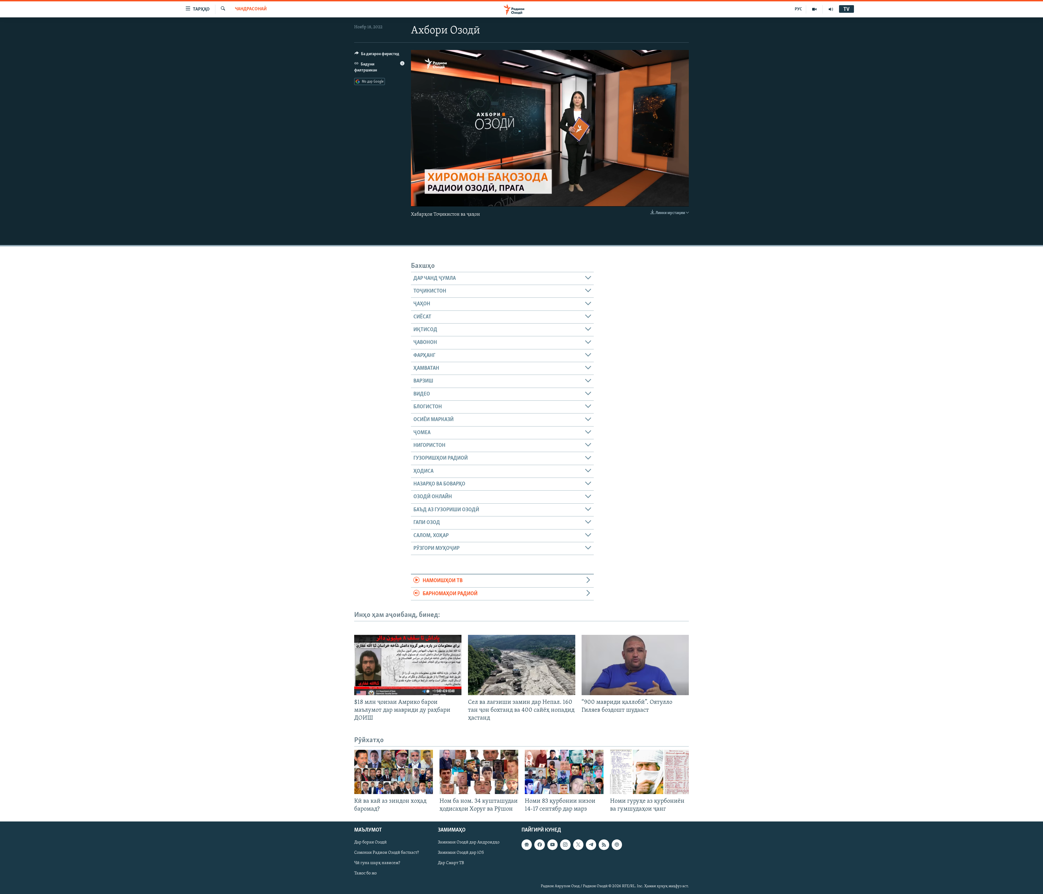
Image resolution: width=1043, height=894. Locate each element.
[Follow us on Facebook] (539, 845)
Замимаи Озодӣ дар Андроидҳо (468, 842)
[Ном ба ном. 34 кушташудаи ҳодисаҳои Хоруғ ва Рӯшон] (478, 772)
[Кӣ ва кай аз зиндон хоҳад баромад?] (393, 772)
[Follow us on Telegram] (591, 845)
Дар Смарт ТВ (451, 863)
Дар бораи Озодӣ (370, 842)
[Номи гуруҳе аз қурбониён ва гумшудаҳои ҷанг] (649, 772)
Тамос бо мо (365, 873)
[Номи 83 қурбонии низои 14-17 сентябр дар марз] (564, 772)
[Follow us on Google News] (527, 845)
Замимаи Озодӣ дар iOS (461, 853)
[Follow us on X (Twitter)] (578, 845)
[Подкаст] (617, 845)
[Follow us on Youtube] (552, 845)
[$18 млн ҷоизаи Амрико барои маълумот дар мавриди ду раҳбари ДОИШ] (407, 665)
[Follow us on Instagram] (565, 845)
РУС (798, 9)
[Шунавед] (831, 9)
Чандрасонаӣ (251, 9)
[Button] (376, 55)
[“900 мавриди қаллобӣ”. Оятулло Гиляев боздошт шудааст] (635, 665)
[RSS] (604, 845)
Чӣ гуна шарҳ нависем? (377, 863)
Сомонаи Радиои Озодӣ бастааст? (386, 853)
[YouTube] (814, 9)
